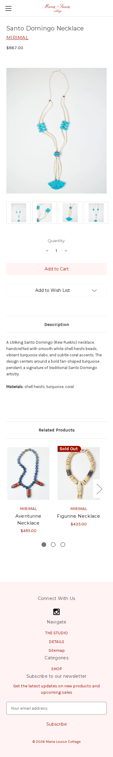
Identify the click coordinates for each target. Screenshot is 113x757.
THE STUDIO (56, 633)
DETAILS (56, 641)
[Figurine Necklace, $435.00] (79, 474)
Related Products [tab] (57, 430)
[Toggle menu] (8, 8)
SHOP (56, 668)
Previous (8, 489)
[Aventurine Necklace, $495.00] (28, 474)
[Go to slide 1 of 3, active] (44, 544)
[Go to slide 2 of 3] (53, 544)
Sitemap (57, 650)
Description (56, 324)
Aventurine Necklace (28, 519)
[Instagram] (56, 612)
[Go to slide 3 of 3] (63, 544)
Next (99, 489)
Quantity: (56, 240)
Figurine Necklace (78, 516)
